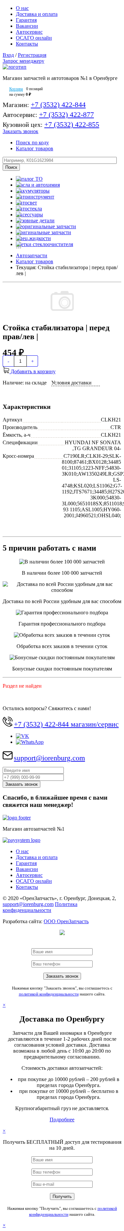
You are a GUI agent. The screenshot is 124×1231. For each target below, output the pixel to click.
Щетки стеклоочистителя (44, 244)
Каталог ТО (29, 179)
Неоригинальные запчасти (46, 226)
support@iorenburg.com (49, 758)
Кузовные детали (35, 220)
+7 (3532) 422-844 (58, 104)
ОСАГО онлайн (34, 38)
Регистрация (32, 55)
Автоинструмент (35, 196)
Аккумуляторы (33, 191)
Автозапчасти (31, 255)
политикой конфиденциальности (49, 994)
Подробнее (62, 1119)
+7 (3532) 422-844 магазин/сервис (66, 724)
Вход (8, 55)
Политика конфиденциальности (40, 907)
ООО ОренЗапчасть (66, 921)
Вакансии (27, 26)
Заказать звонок (20, 131)
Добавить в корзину (32, 371)
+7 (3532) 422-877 (66, 114)
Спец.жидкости (33, 238)
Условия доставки (71, 382)
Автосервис (29, 32)
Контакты (27, 44)
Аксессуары (29, 214)
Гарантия (26, 20)
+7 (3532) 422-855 (71, 124)
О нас (22, 8)
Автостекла (29, 208)
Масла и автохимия (38, 185)
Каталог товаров (34, 148)
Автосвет (26, 202)
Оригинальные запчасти (43, 232)
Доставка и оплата (37, 14)
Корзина (16, 89)
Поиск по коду (32, 142)
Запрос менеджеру (23, 61)
